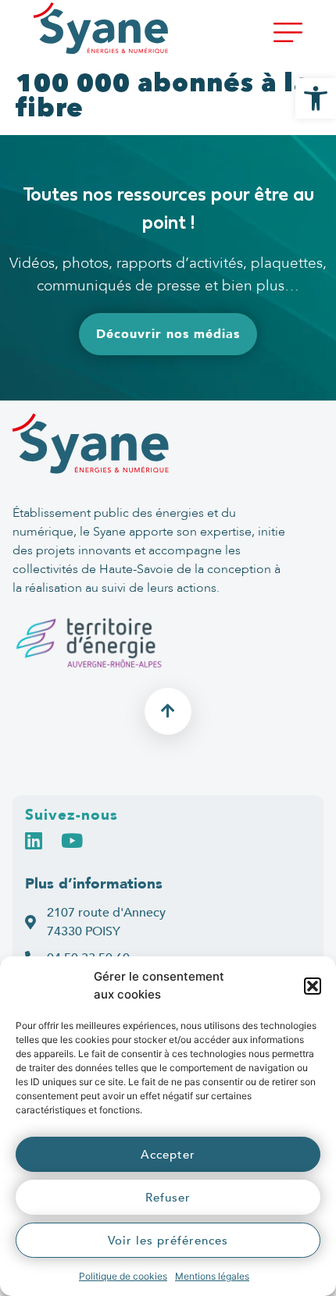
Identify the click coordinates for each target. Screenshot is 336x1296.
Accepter (168, 1154)
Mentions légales (212, 1276)
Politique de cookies (123, 1276)
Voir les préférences (168, 1240)
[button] (312, 986)
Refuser (168, 1197)
